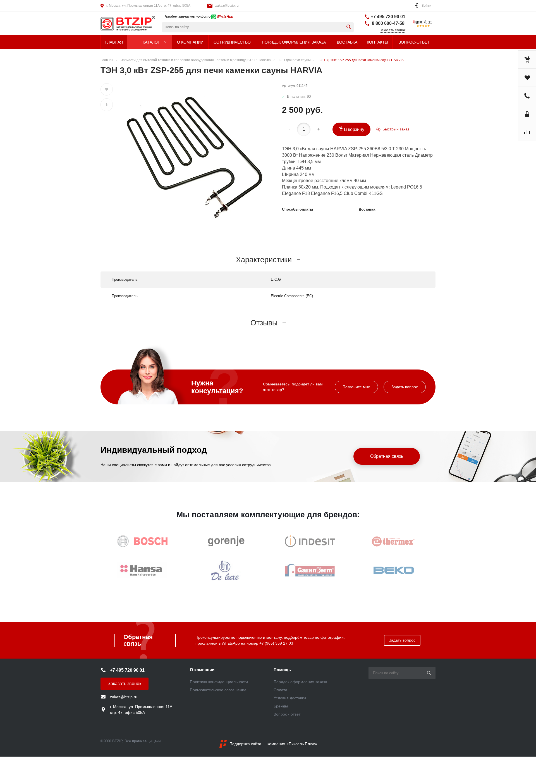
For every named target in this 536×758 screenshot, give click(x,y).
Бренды (281, 706)
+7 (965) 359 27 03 (276, 643)
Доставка (367, 209)
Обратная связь (386, 456)
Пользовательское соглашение (218, 690)
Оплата (280, 690)
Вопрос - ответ (287, 714)
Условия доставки (290, 698)
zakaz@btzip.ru (227, 6)
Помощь (282, 669)
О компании (202, 669)
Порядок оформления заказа (300, 682)
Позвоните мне (356, 387)
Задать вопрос (404, 387)
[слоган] (118, 23)
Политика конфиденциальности (219, 682)
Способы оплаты (297, 209)
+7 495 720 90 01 (388, 16)
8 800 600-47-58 (388, 23)
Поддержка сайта (245, 744)
